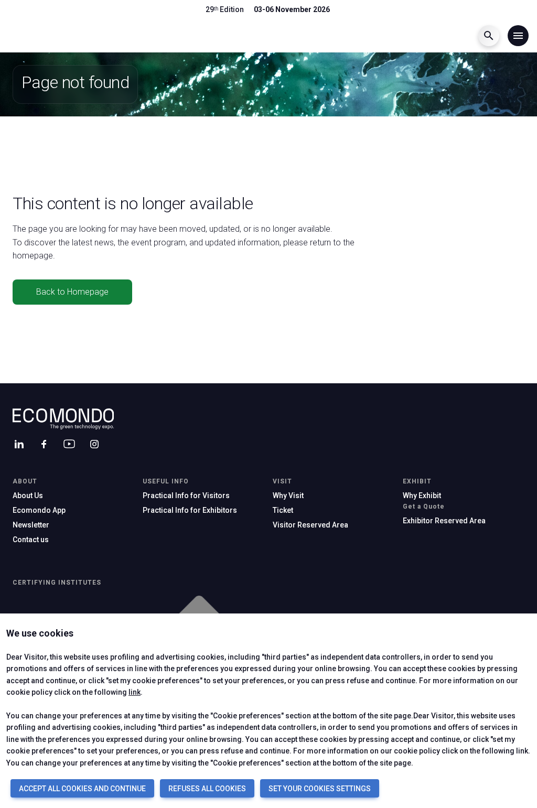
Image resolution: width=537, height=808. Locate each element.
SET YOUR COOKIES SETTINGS (319, 788)
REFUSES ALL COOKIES (207, 788)
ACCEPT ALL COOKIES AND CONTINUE (82, 788)
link (134, 692)
